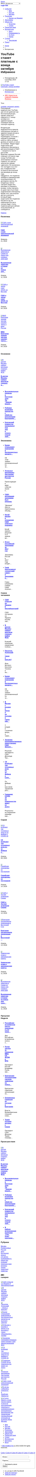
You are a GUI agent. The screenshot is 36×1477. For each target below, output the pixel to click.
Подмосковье (6, 1248)
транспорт (4, 1269)
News (3, 1)
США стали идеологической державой (7, 232)
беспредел (5, 1253)
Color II (8, 1453)
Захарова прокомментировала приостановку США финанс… (13, 743)
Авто (10, 31)
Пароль (5, 1460)
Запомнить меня (11, 1464)
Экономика (9, 20)
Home (7, 46)
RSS (6, 5)
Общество (8, 22)
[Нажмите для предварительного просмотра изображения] (10, 86)
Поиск (7, 42)
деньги (3, 1255)
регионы (4, 1266)
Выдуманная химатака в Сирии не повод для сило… (6, 998)
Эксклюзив (13, 40)
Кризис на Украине (16, 18)
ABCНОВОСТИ (8, 1446)
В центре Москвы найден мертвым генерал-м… (4, 380)
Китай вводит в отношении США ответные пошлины (9, 520)
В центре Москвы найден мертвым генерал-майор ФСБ (8, 631)
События (8, 9)
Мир (10, 11)
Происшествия (10, 28)
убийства (4, 1271)
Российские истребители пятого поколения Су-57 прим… (10, 1027)
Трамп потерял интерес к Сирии (8, 1123)
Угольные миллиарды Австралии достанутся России (9, 474)
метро (6, 1257)
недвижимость (6, 1258)
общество (4, 1260)
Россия (11, 12)
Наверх (3, 213)
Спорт (11, 25)
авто (2, 1251)
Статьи (7, 39)
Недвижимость (14, 33)
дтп (2, 1257)
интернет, (11, 106)
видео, (17, 106)
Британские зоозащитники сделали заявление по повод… (10, 1080)
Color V (26, 1453)
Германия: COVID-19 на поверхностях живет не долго (10, 800)
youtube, (4, 106)
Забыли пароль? (11, 1473)
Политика (8, 16)
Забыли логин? (10, 1474)
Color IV (20, 1453)
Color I (3, 1453)
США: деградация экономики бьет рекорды (9, 498)
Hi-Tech (11, 35)
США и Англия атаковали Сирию (5, 904)
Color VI (32, 1453)
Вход (6, 1442)
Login (3, 5)
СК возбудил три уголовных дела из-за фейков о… (5, 846)
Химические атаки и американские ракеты (6, 965)
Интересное (9, 30)
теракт (3, 1267)
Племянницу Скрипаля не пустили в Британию (10, 1102)
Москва (11, 14)
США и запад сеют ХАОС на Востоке (4, 299)
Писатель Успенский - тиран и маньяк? (9, 655)
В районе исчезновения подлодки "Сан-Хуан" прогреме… (10, 1233)
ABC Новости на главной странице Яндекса (11, 97)
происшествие (6, 1264)
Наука (11, 37)
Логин (4, 1457)
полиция (4, 1262)
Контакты (8, 1441)
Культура (12, 24)
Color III (14, 1453)
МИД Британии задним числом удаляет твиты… (5, 336)
